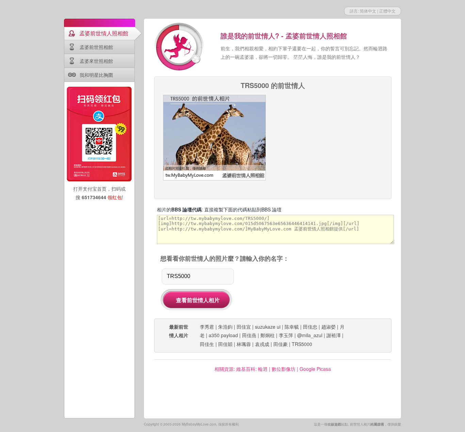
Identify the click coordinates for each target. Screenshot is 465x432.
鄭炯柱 (267, 335)
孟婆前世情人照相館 (103, 33)
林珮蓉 (244, 344)
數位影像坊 (283, 368)
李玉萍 (286, 335)
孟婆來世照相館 (96, 60)
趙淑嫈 (328, 326)
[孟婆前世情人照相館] (179, 47)
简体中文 (368, 11)
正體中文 (387, 11)
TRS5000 (302, 344)
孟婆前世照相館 (96, 47)
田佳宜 (244, 326)
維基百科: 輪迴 (252, 368)
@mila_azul (309, 335)
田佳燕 (249, 335)
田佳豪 (280, 344)
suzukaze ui (267, 326)
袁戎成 (262, 344)
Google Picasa (315, 368)
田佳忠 (310, 326)
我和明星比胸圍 (96, 74)
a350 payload (223, 335)
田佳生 (207, 344)
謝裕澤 (333, 335)
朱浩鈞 (225, 326)
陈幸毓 (292, 326)
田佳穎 (225, 344)
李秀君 (207, 326)
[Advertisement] (331, 137)
